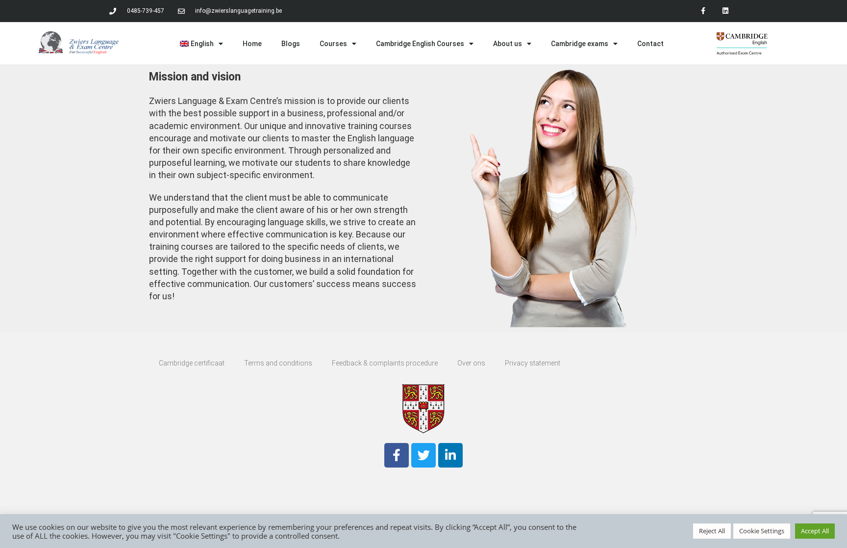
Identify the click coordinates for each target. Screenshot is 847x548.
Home (252, 44)
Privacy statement (532, 363)
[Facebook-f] (704, 11)
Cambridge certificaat (191, 363)
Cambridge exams (579, 44)
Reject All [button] (712, 530)
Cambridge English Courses (420, 44)
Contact (650, 44)
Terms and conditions (278, 363)
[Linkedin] (725, 11)
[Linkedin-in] (450, 455)
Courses (333, 44)
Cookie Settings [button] (761, 530)
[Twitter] (423, 455)
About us (507, 44)
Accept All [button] (815, 530)
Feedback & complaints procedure (385, 363)
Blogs (290, 44)
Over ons (471, 363)
